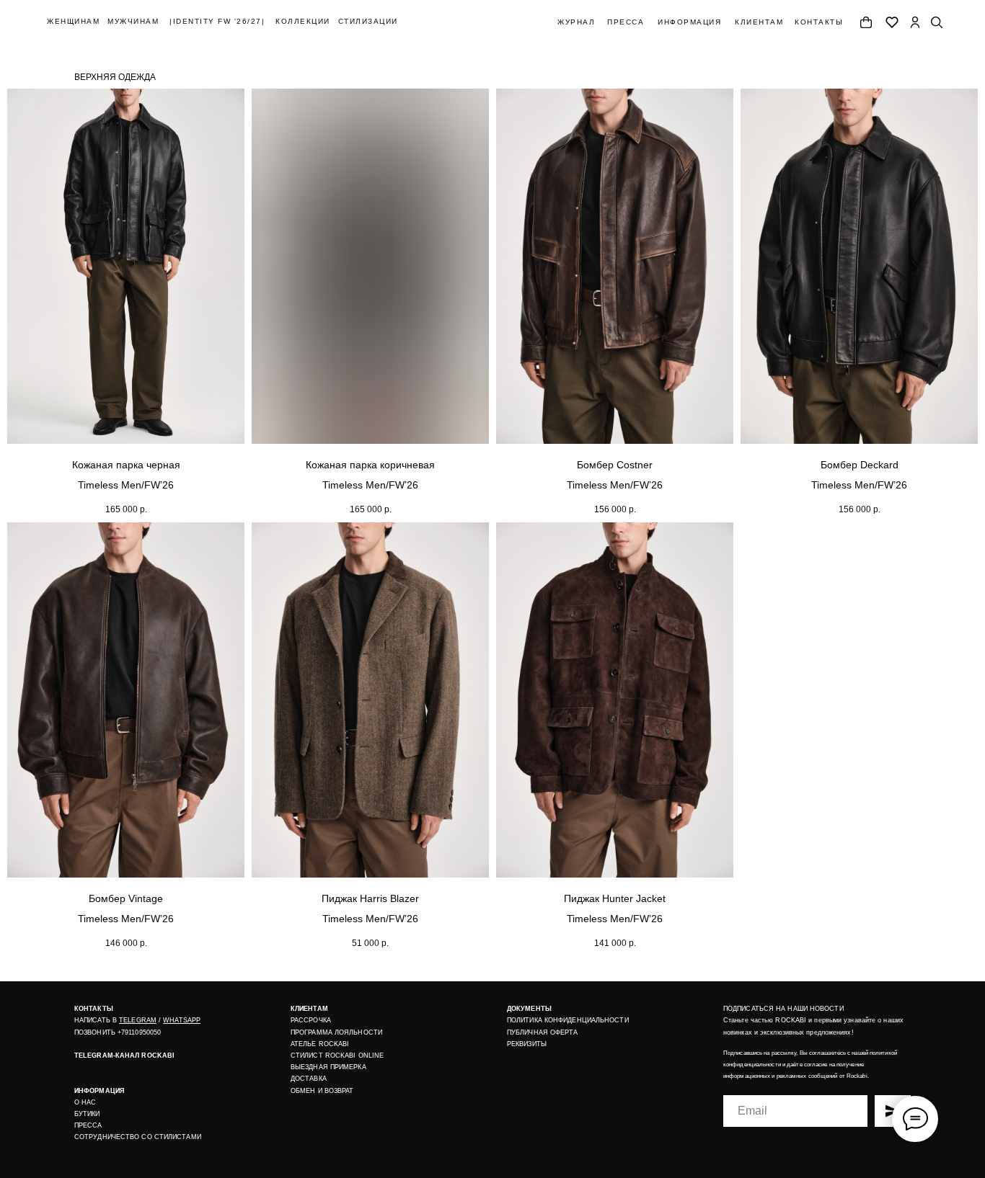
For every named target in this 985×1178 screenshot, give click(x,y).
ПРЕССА (88, 1125)
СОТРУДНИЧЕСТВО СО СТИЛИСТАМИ (137, 1137)
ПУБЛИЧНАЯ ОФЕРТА (542, 1032)
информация (689, 22)
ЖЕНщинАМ (73, 21)
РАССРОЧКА (311, 1020)
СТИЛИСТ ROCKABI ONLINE (337, 1055)
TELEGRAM (137, 1020)
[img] (915, 22)
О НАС (85, 1102)
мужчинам (133, 21)
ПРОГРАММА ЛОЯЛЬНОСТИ (336, 1032)
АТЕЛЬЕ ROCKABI (320, 1044)
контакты (819, 22)
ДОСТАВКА (309, 1078)
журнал (576, 22)
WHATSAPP (181, 1020)
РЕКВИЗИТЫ (527, 1044)
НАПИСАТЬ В (96, 1020)
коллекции (302, 21)
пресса (625, 22)
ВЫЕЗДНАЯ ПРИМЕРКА (328, 1067)
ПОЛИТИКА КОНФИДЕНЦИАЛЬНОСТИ (568, 1020)
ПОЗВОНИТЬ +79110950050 (117, 1032)
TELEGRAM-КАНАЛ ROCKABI (124, 1055)
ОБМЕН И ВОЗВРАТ (322, 1090)
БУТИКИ (87, 1113)
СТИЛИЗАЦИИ (368, 21)
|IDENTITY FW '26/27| (217, 21)
